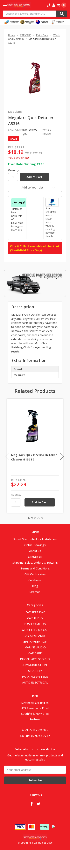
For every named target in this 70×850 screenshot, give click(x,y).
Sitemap (35, 592)
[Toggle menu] (8, 5)
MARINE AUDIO (35, 647)
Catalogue (35, 580)
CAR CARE (35, 653)
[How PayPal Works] (52, 202)
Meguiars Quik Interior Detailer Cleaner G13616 (34, 457)
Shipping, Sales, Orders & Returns (35, 562)
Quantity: (13, 170)
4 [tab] (38, 518)
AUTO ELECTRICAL (35, 682)
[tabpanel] (35, 456)
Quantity (16, 494)
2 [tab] (32, 518)
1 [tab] (29, 518)
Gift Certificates (35, 574)
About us (35, 551)
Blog (35, 586)
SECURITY (35, 671)
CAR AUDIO (35, 618)
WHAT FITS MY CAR (35, 630)
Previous (7, 456)
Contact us (35, 557)
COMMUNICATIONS (35, 665)
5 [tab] (42, 518)
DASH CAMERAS (35, 624)
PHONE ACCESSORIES (35, 659)
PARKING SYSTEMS (35, 676)
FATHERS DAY (35, 612)
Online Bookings (35, 545)
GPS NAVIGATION (35, 641)
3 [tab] (35, 518)
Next (62, 456)
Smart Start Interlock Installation (35, 539)
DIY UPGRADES (35, 636)
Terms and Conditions (35, 568)
